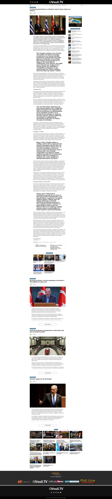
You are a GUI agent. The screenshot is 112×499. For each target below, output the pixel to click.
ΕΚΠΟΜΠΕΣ (52, 5)
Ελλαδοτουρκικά (45, 242)
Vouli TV (34, 13)
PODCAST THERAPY (58, 5)
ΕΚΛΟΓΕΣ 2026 (64, 5)
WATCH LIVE (47, 5)
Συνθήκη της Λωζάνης (52, 242)
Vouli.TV (34, 284)
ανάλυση (40, 242)
